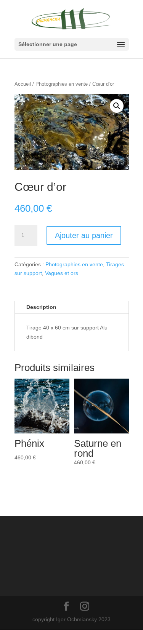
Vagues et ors (61, 273)
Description (41, 307)
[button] (117, 106)
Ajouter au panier (84, 235)
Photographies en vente (61, 84)
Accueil (22, 84)
